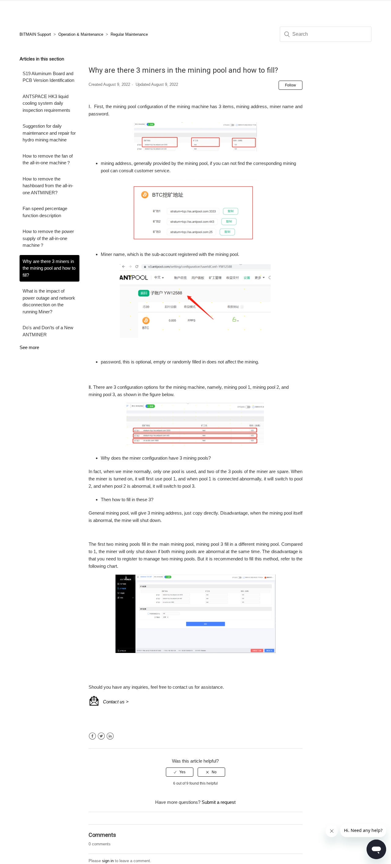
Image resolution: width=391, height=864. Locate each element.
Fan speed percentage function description (45, 212)
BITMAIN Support (35, 34)
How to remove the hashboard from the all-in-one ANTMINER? (48, 185)
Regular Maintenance (129, 34)
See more (29, 347)
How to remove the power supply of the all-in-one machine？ (48, 238)
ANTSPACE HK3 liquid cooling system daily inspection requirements (46, 103)
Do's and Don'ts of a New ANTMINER (48, 331)
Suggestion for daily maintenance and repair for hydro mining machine (49, 132)
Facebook (92, 736)
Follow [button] (290, 85)
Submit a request (219, 802)
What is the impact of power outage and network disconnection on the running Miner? (49, 301)
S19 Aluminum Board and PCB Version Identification (48, 77)
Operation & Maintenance (80, 34)
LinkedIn (110, 736)
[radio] (179, 772)
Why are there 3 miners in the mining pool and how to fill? (49, 268)
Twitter (101, 736)
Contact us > (116, 701)
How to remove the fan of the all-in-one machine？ (48, 159)
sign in (108, 861)
